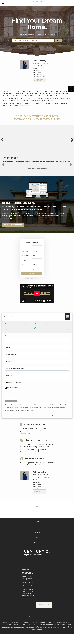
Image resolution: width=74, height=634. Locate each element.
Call (38, 328)
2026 (38, 264)
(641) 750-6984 (37, 72)
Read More (35, 163)
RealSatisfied (43, 168)
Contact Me (39, 80)
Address (9, 361)
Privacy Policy (36, 415)
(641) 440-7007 (37, 74)
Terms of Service (47, 415)
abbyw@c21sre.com (39, 76)
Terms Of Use (8, 616)
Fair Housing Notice (62, 616)
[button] (13, 225)
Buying (9, 382)
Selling (18, 382)
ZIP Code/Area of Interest (15, 368)
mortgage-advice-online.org (31, 278)
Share (71, 90)
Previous (3, 164)
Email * (8, 347)
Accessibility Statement (41, 616)
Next (70, 164)
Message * (9, 375)
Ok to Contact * (13, 387)
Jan (34, 264)
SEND (11, 401)
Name (8, 340)
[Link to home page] (37, 3)
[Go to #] (37, 506)
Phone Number (11, 354)
